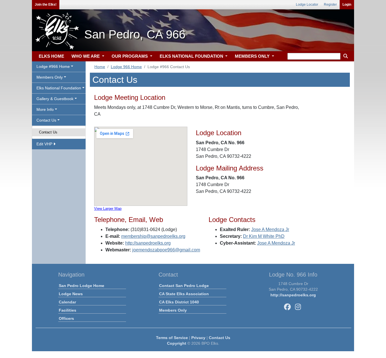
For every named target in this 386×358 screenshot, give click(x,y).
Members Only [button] (49, 77)
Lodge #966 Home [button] (53, 66)
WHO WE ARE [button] (86, 56)
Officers (66, 318)
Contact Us (48, 132)
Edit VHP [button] (44, 144)
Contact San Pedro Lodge (184, 285)
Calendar (67, 302)
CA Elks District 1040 (179, 302)
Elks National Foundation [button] (58, 88)
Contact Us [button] (46, 120)
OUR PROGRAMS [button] (130, 56)
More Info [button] (45, 109)
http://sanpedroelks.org (148, 243)
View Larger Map (108, 208)
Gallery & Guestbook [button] (54, 98)
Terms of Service (172, 337)
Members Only (173, 310)
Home (99, 66)
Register (330, 5)
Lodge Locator (307, 5)
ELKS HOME (51, 56)
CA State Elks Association (184, 294)
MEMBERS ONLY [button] (253, 56)
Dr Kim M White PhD (264, 236)
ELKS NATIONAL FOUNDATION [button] (192, 56)
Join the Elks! (46, 5)
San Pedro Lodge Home (81, 285)
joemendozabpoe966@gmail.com (166, 249)
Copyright (176, 343)
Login (346, 5)
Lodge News (71, 294)
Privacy (198, 337)
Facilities (67, 310)
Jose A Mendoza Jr (270, 229)
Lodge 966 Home (126, 66)
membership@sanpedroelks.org (153, 236)
